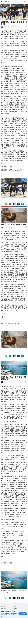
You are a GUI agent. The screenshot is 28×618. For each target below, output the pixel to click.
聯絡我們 (3, 604)
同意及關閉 (22, 613)
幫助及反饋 (16, 606)
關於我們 (3, 606)
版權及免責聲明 (17, 604)
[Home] (6, 1)
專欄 (2, 26)
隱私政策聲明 (3, 608)
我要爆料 (16, 608)
